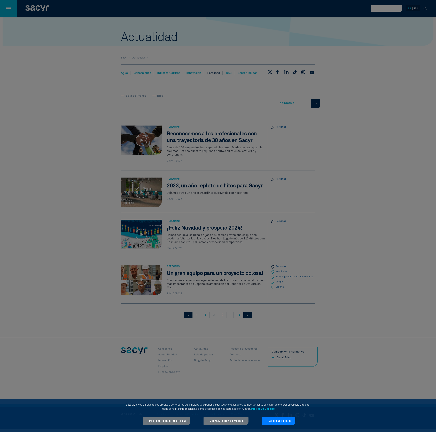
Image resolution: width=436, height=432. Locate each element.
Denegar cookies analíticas (168, 421)
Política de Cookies (263, 409)
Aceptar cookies (280, 421)
